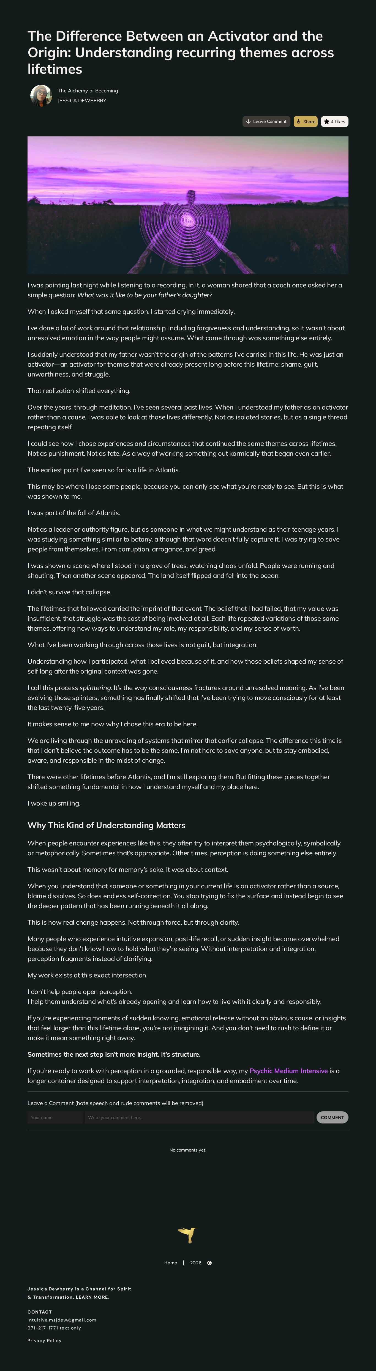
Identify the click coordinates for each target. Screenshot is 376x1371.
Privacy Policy (45, 1340)
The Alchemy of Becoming (88, 90)
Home (170, 1263)
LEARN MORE (92, 1297)
